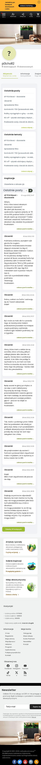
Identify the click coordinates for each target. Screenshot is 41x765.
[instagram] (31, 764)
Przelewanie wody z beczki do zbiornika (19, 122)
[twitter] (19, 764)
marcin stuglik (28, 623)
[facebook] (14, 762)
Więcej (34, 717)
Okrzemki (8, 101)
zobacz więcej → (27, 127)
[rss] (36, 764)
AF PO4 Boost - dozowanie (14, 96)
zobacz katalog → (27, 6)
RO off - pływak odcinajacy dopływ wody (20, 118)
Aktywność (9, 75)
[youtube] (25, 764)
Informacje (25, 75)
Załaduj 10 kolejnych (13, 529)
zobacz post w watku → (25, 229)
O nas (7, 633)
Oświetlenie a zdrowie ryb (14, 184)
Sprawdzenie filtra (11, 105)
